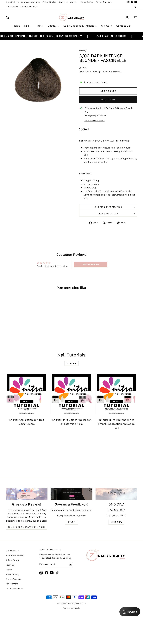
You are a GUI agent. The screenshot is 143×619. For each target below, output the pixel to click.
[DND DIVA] (116, 494)
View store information (94, 121)
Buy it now (108, 99)
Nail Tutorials (12, 6)
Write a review (91, 264)
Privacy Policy (86, 2)
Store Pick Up (12, 2)
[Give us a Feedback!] (71, 494)
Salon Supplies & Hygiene (79, 25)
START (71, 522)
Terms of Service (104, 2)
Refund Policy (49, 2)
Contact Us (123, 25)
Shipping (96, 72)
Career (73, 2)
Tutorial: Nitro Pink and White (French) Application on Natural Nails (116, 424)
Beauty (52, 25)
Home (16, 25)
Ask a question (108, 213)
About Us (63, 2)
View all (71, 363)
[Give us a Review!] (26, 494)
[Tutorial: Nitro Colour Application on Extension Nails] (71, 394)
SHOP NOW (116, 522)
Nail (27, 25)
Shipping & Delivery (30, 2)
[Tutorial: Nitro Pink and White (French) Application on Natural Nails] (116, 394)
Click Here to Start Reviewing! (26, 527)
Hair (38, 25)
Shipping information (108, 207)
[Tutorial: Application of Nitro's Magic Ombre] (26, 394)
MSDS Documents (29, 6)
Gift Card (106, 25)
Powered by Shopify (71, 608)
